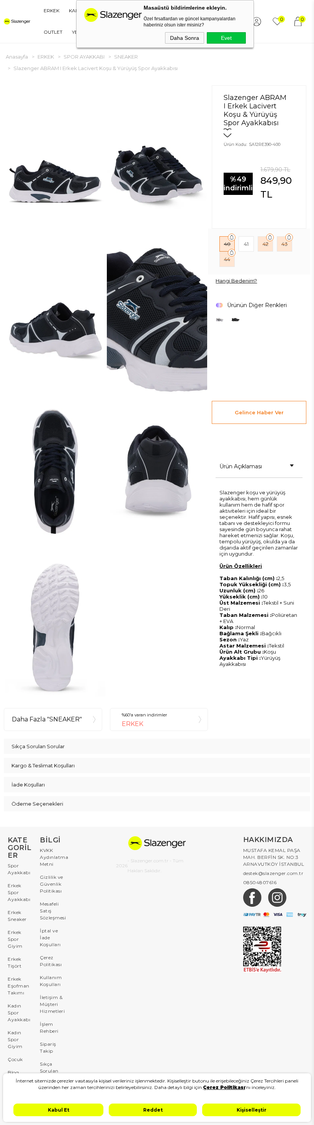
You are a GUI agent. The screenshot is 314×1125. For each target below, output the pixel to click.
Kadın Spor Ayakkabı (19, 1012)
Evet (226, 38)
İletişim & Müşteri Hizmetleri (52, 1004)
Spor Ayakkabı (19, 869)
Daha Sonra (184, 38)
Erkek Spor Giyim (15, 939)
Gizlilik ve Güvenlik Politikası (51, 884)
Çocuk (15, 1059)
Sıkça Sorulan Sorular (49, 1071)
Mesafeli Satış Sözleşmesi (52, 911)
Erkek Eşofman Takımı (18, 986)
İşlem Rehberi (49, 1027)
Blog (13, 1072)
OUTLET (53, 32)
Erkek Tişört (14, 962)
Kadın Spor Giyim (15, 1039)
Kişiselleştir (252, 1110)
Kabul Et (58, 1110)
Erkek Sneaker (17, 915)
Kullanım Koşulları (51, 981)
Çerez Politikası (51, 961)
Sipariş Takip (48, 1047)
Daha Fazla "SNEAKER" (47, 719)
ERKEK (51, 10)
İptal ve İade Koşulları (50, 937)
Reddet (153, 1110)
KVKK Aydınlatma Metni (52, 857)
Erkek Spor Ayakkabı (19, 892)
